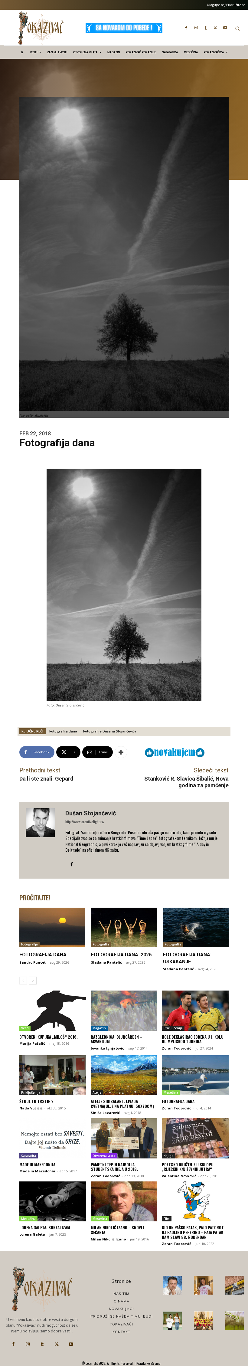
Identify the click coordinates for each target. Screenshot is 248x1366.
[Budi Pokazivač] (172, 1320)
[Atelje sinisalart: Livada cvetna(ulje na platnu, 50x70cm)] (124, 1075)
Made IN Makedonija (37, 1164)
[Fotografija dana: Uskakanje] (196, 927)
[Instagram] (196, 27)
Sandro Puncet (32, 962)
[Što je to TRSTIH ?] (52, 1075)
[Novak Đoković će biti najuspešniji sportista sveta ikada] (172, 1285)
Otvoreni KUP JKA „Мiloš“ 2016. (48, 1037)
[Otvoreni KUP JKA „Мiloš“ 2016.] (52, 1010)
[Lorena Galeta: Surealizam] (52, 1201)
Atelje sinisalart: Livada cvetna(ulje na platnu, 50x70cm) (122, 1103)
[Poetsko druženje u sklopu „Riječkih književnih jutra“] (195, 1138)
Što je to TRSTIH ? (36, 1101)
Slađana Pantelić (106, 962)
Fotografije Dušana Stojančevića (109, 731)
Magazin (99, 1028)
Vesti (25, 1028)
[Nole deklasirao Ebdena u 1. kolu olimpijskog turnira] (195, 1010)
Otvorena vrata (104, 1156)
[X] (215, 27)
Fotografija (29, 944)
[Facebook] (186, 27)
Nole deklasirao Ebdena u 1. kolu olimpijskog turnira (193, 1039)
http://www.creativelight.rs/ (84, 821)
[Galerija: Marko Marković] (234, 1320)
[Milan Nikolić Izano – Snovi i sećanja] (124, 1201)
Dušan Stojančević (90, 813)
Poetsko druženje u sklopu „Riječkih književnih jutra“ (188, 1166)
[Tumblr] (205, 27)
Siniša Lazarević (105, 1112)
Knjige (168, 1156)
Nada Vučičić (31, 1108)
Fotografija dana (63, 731)
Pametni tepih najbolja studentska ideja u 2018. (114, 1166)
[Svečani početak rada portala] (203, 1320)
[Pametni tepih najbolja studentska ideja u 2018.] (124, 1138)
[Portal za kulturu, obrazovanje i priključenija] (41, 28)
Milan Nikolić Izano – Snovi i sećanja (117, 1229)
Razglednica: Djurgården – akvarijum (116, 1039)
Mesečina (171, 1092)
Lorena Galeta (32, 1234)
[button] (237, 28)
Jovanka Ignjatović (107, 1048)
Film (167, 1219)
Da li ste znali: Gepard (46, 778)
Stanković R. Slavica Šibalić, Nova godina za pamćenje (186, 781)
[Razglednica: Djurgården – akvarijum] (124, 1010)
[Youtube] (225, 27)
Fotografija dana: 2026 (121, 955)
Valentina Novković (179, 1176)
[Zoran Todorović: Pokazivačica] (234, 1285)
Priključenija (173, 1028)
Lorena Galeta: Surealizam (44, 1227)
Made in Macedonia (37, 1171)
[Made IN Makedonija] (52, 1138)
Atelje (97, 1092)
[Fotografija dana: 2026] (124, 927)
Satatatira (28, 1156)
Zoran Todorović (176, 1048)
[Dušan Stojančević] (42, 840)
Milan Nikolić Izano (108, 1239)
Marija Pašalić (32, 1043)
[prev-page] (23, 980)
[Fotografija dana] (52, 927)
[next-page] (33, 980)
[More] (121, 752)
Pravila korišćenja (148, 1363)
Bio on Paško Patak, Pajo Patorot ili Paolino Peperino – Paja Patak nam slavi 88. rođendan (193, 1232)
